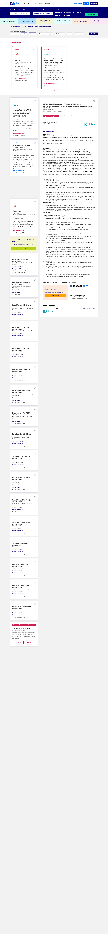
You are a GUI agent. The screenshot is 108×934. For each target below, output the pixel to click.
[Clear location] (51, 13)
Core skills (32, 33)
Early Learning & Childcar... (21, 283)
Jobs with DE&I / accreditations (99, 20)
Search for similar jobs (69, 116)
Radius (24, 33)
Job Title (19, 642)
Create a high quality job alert (23, 248)
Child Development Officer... (21, 390)
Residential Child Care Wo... (22, 146)
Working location (60, 33)
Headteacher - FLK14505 (21, 413)
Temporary (69, 15)
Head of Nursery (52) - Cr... (21, 564)
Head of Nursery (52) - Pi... (21, 585)
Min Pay (29, 642)
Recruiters (94, 3)
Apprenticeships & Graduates (45, 20)
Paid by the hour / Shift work (81, 21)
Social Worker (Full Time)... (21, 500)
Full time (68, 12)
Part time (60, 12)
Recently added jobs (9, 21)
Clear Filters (94, 33)
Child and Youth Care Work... (53, 59)
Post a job (47, 3)
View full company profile (89, 308)
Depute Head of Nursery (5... (22, 606)
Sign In (86, 3)
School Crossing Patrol (20, 543)
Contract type (78, 33)
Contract (59, 15)
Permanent (78, 12)
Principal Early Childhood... (21, 369)
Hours (69, 33)
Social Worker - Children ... (21, 305)
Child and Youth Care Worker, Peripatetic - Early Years (62, 104)
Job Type (58, 10)
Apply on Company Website (51, 116)
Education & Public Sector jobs (63, 20)
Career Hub (26, 3)
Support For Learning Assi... (22, 456)
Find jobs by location (39, 10)
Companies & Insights (37, 3)
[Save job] (34, 49)
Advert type (49, 33)
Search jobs (91, 14)
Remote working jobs (27, 21)
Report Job (74, 291)
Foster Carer (19, 59)
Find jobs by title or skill (17, 10)
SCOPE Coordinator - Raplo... (22, 522)
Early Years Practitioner (20, 259)
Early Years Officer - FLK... (21, 327)
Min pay (41, 33)
